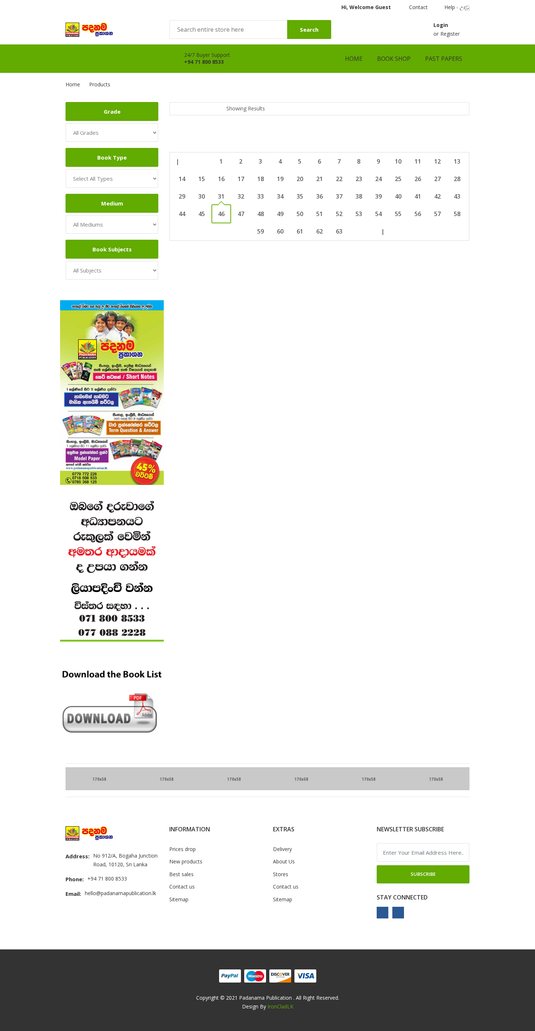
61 (300, 231)
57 (437, 214)
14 (182, 179)
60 (280, 231)
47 (241, 214)
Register (450, 33)
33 (260, 196)
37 (339, 196)
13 (457, 161)
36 (319, 196)
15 (201, 179)
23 (359, 179)
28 (457, 179)
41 (418, 196)
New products (185, 861)
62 (319, 231)
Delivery (282, 849)
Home (353, 59)
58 (457, 214)
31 (221, 196)
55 (398, 214)
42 (437, 196)
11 (418, 161)
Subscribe (423, 874)
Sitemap (179, 899)
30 (201, 196)
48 (260, 214)
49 (280, 214)
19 (280, 179)
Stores (280, 874)
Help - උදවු (456, 7)
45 (201, 214)
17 (241, 179)
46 (221, 214)
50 (300, 214)
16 (221, 179)
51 (319, 214)
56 (418, 214)
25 (398, 179)
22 (339, 179)
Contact (418, 7)
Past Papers (443, 59)
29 (182, 196)
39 (378, 196)
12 (437, 161)
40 (398, 196)
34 (280, 196)
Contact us (182, 886)
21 (319, 179)
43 (457, 196)
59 (260, 231)
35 (300, 196)
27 (437, 179)
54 (378, 214)
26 (418, 179)
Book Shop (394, 59)
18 (260, 179)
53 (359, 214)
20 (300, 179)
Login (440, 24)
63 (339, 231)
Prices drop (182, 849)
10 (398, 161)
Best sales (181, 874)
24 (378, 179)
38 (359, 196)
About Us (284, 861)
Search (309, 29)
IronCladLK (280, 1006)
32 (241, 196)
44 (182, 214)
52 (339, 214)
